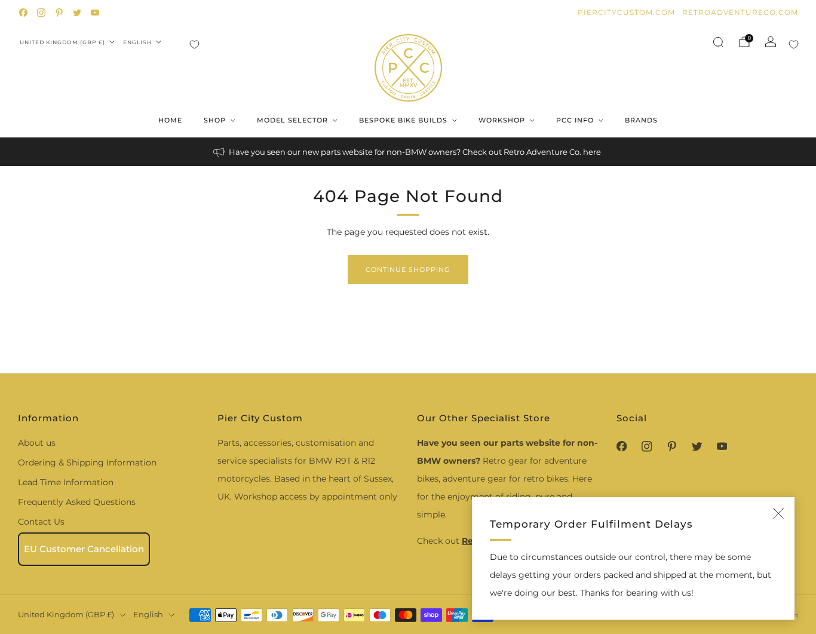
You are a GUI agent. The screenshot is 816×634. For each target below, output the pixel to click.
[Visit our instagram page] (41, 13)
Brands (641, 120)
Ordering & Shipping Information (87, 462)
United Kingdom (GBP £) (62, 42)
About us (37, 442)
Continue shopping (408, 269)
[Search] (718, 42)
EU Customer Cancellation (84, 549)
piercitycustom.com (626, 12)
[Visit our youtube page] (95, 13)
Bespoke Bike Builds (403, 120)
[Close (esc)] (778, 513)
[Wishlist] (194, 44)
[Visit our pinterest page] (59, 13)
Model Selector (292, 120)
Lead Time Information (65, 482)
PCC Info (575, 120)
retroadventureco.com (740, 12)
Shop (215, 120)
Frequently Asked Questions (77, 502)
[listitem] (408, 151)
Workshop (501, 120)
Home (170, 120)
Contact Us (41, 521)
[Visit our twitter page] (77, 13)
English (137, 42)
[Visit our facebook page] (23, 13)
